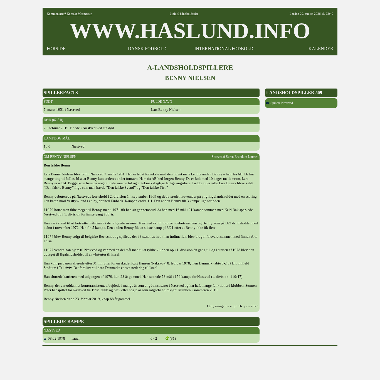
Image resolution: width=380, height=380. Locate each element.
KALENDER (321, 48)
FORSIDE (56, 48)
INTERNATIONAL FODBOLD (223, 48)
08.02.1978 (55, 338)
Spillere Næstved (281, 103)
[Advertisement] (190, 361)
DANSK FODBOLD (147, 48)
